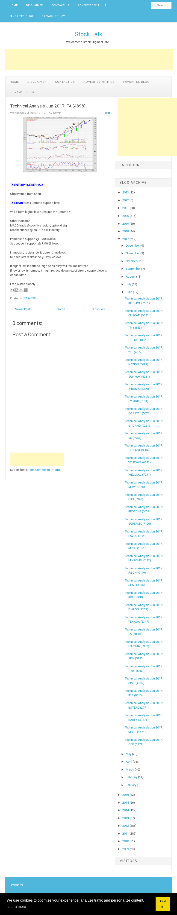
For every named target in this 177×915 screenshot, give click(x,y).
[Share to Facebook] (25, 290)
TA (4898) (30, 298)
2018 (126, 231)
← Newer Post (20, 309)
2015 (126, 802)
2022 (126, 200)
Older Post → (100, 309)
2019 (126, 223)
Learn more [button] (16, 907)
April (129, 761)
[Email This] (12, 290)
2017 (126, 239)
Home (13, 5)
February (132, 777)
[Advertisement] (89, 59)
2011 (126, 833)
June (129, 292)
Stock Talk (88, 34)
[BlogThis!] (16, 290)
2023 (126, 192)
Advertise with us (92, 5)
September (133, 268)
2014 (126, 810)
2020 (126, 215)
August (131, 276)
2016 (126, 794)
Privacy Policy (53, 16)
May (129, 754)
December (133, 245)
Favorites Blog (21, 16)
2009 (126, 849)
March (130, 769)
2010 (126, 841)
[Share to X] (21, 290)
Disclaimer (34, 5)
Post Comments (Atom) (44, 469)
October (131, 261)
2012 (126, 825)
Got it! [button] (163, 904)
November (133, 253)
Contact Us (60, 5)
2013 (126, 818)
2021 (126, 208)
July (129, 284)
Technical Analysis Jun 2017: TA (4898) (48, 106)
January (131, 785)
